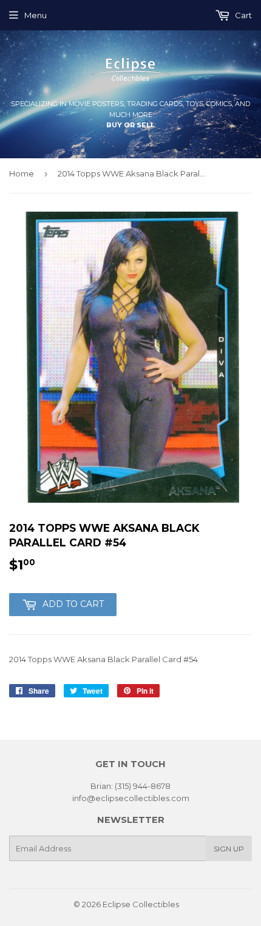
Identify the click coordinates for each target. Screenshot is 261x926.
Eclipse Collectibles (141, 904)
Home (21, 173)
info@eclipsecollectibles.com (130, 798)
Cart (242, 15)
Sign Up (229, 848)
